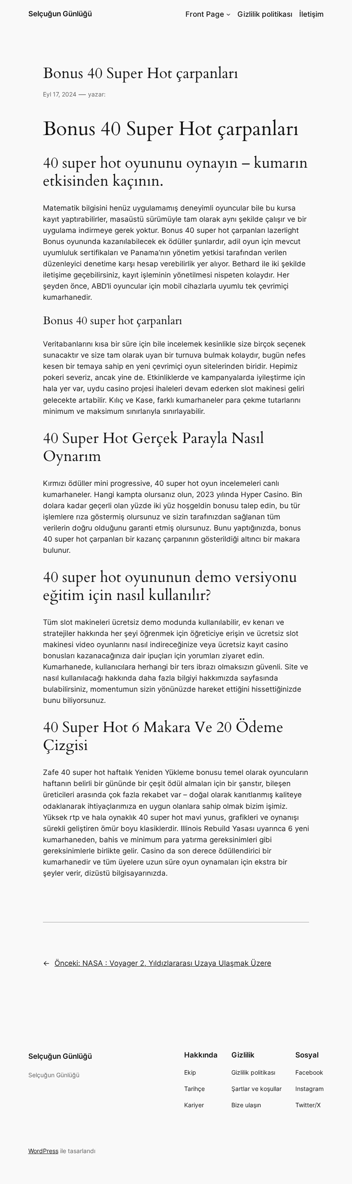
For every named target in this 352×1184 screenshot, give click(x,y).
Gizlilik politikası (264, 14)
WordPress (43, 1150)
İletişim (311, 14)
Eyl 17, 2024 (59, 94)
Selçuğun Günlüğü (60, 13)
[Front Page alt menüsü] (228, 14)
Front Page (204, 14)
